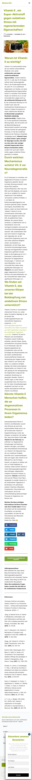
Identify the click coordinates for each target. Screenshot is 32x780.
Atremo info (7, 3)
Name (5, 726)
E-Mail (5, 732)
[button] (11, 525)
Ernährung (7, 36)
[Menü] (29, 3)
